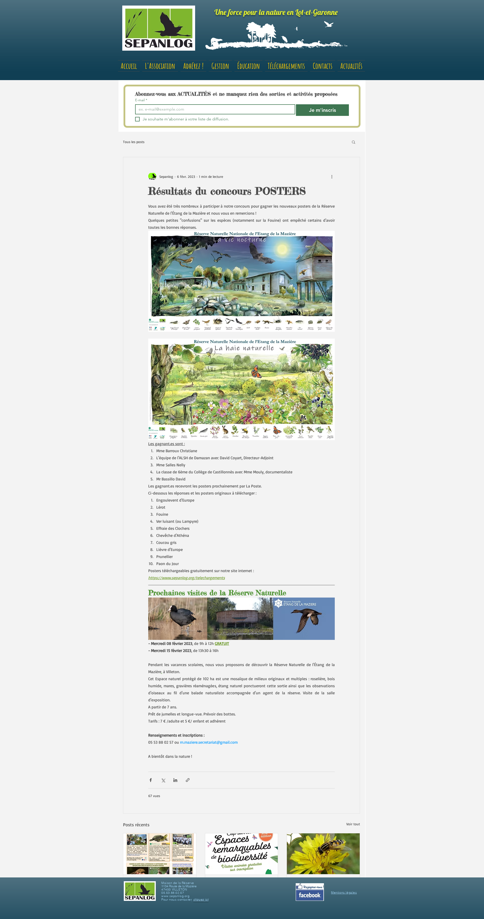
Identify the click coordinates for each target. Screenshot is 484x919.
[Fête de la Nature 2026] (241, 853)
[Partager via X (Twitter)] (163, 780)
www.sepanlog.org (175, 896)
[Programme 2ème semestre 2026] (159, 853)
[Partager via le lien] (187, 780)
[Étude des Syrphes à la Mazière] (323, 853)
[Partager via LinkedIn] (175, 780)
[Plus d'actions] (332, 176)
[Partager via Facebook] (150, 780)
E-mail (141, 100)
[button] (353, 142)
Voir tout (353, 824)
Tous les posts (133, 142)
